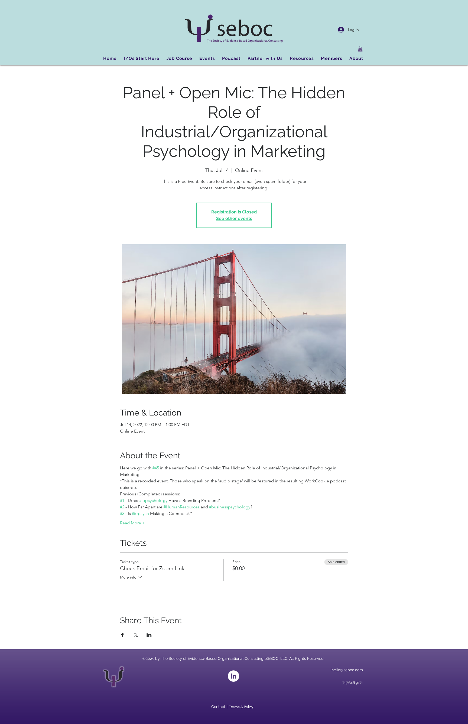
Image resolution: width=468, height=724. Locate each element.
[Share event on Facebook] (122, 635)
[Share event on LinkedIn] (149, 635)
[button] (360, 48)
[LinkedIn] (233, 676)
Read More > (132, 522)
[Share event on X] (135, 635)
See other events (234, 218)
